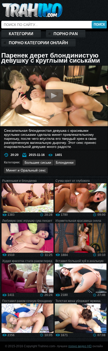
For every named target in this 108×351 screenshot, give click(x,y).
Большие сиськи (38, 162)
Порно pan (65, 34)
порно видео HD (80, 346)
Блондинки (65, 162)
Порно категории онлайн (38, 43)
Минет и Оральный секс (26, 170)
